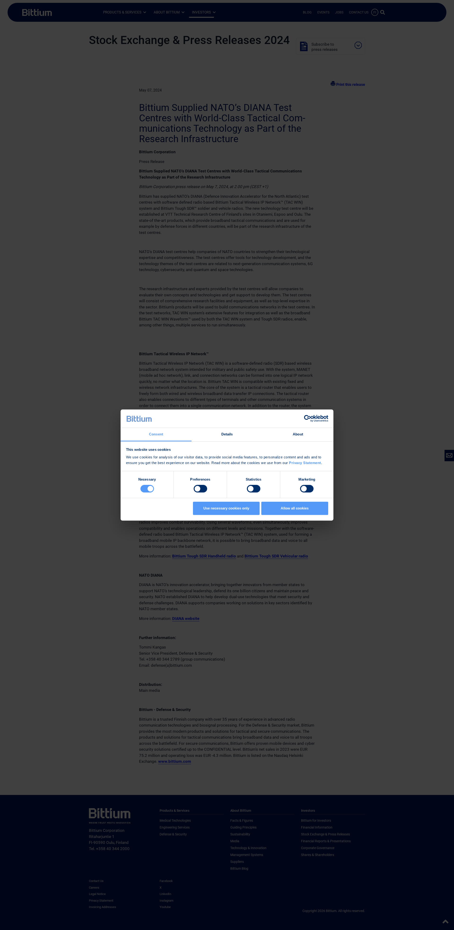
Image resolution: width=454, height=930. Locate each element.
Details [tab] (227, 434)
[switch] (200, 488)
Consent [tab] (156, 434)
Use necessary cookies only (226, 508)
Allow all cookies (295, 508)
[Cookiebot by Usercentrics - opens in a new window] (307, 418)
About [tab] (298, 434)
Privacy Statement (305, 463)
